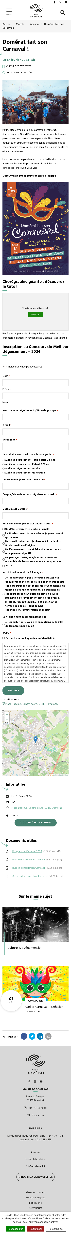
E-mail (7, 425)
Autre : (9, 566)
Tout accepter (15, 1228)
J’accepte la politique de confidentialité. (30, 638)
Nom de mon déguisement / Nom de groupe (30, 410)
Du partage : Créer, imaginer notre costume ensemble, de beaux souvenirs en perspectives (33, 560)
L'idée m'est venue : (15, 509)
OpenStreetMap (63, 775)
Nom (5, 402)
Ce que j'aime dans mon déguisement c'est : (29, 494)
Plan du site (35, 1203)
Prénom (6, 389)
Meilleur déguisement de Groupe (25, 473)
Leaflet (55, 775)
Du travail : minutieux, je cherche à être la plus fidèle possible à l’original (32, 543)
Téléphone (9, 440)
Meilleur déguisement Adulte (22, 469)
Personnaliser (56, 1228)
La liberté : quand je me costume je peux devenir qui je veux (34, 535)
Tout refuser (35, 1228)
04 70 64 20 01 (38, 1108)
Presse (36, 1152)
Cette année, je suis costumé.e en (23, 480)
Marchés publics (36, 1159)
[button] (36, 739)
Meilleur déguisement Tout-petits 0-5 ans (30, 460)
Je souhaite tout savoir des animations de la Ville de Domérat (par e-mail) (34, 624)
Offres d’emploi (36, 1166)
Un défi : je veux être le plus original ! (27, 529)
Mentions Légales (35, 1198)
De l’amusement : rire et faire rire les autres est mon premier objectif (33, 551)
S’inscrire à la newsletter (35, 1177)
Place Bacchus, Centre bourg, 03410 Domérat (30, 704)
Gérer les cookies (35, 1193)
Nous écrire (37, 1115)
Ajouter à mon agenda (36, 823)
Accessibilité (35, 1208)
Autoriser (35, 314)
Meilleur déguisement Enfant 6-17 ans (27, 464)
